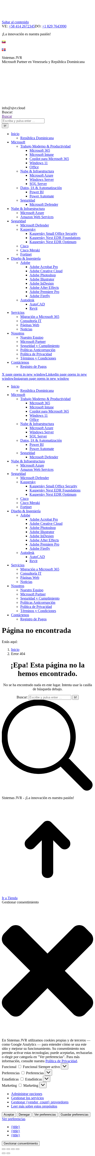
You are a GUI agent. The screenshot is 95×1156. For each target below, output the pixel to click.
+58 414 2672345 (22, 26)
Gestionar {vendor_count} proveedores (39, 1102)
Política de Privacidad (61, 1061)
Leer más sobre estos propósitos (34, 1106)
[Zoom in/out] (17, 1149)
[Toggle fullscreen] (13, 1149)
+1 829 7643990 (54, 26)
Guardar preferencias (75, 1114)
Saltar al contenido (15, 22)
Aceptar (9, 1114)
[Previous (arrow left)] (4, 1153)
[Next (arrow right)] (8, 1153)
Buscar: (22, 697)
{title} (15, 1127)
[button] (47, 971)
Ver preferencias (45, 1114)
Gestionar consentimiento (21, 1143)
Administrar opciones (26, 1094)
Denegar (24, 1114)
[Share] (8, 1149)
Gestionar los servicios (27, 1098)
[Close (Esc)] (4, 1149)
